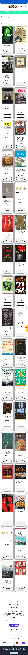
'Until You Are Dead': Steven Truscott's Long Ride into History (7, 76)
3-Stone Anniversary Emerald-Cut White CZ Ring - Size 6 (20, 322)
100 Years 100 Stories (7, 105)
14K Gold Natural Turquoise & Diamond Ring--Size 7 (7, 201)
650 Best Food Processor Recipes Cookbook (20, 512)
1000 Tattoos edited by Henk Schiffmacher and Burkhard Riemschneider (20, 106)
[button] (2, 6)
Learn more (15, 650)
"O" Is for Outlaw (7, 45)
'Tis (20, 45)
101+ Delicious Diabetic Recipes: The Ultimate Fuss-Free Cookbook (21, 138)
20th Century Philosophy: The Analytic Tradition (7, 296)
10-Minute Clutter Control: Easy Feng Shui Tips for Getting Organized (20, 71)
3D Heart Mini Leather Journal (7, 417)
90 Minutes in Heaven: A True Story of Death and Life (20, 548)
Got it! (14, 653)
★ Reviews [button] (26, 328)
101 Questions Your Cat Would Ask (7, 134)
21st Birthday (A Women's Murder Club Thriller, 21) (20, 296)
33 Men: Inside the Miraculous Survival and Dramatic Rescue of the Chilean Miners (7, 390)
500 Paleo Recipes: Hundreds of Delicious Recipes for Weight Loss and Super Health (20, 482)
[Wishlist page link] (19, 6)
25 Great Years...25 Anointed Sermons (7, 328)
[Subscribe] (23, 620)
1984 (7, 263)
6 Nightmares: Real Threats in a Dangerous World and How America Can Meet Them (7, 515)
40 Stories (20, 421)
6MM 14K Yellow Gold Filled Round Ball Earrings (7, 541)
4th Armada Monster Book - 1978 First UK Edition (20, 454)
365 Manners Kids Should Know (20, 389)
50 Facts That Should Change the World (7, 481)
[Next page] (22, 596)
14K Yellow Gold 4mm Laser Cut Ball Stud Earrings (20, 197)
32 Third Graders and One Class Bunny (7, 358)
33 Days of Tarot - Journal (20, 357)
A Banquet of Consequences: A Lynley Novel (7, 581)
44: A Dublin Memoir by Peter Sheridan (7, 452)
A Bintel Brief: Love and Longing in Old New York (20, 577)
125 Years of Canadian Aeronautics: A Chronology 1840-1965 (20, 170)
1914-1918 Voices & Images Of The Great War (20, 232)
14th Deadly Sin (7, 234)
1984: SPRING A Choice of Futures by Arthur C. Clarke (20, 264)
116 (19, 596)
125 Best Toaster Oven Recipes (7, 170)
